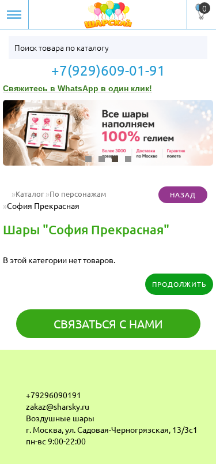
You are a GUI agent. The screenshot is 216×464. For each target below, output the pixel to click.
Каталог (30, 194)
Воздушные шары (60, 418)
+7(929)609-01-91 (108, 70)
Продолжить (179, 284)
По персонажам (78, 194)
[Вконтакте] (18, 376)
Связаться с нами (108, 323)
